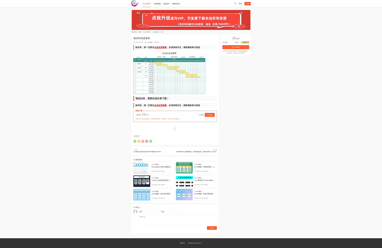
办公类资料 (147, 4)
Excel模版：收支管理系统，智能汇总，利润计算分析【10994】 (162, 194)
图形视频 (157, 4)
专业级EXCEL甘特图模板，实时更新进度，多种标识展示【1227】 (196, 151)
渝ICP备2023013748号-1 (195, 243)
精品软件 (166, 4)
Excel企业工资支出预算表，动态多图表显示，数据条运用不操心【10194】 (162, 167)
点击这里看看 (160, 47)
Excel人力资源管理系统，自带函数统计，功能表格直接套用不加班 (162, 180)
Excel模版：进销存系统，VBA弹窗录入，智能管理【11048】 (204, 167)
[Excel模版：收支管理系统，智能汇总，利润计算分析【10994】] (141, 194)
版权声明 (182, 243)
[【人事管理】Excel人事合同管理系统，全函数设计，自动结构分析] (184, 181)
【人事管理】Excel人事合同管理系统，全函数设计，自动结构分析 (204, 180)
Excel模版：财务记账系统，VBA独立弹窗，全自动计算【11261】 (204, 194)
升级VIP (245, 42)
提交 (211, 228)
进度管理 (136, 136)
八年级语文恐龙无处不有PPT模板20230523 (147, 151)
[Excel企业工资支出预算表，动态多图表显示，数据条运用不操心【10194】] (141, 167)
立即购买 (209, 115)
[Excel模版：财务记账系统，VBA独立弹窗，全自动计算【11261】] (184, 194)
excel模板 (150, 42)
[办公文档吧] (134, 3)
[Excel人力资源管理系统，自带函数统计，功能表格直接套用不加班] (141, 181)
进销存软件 (176, 4)
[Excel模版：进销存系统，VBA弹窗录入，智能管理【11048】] (184, 167)
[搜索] (235, 3)
